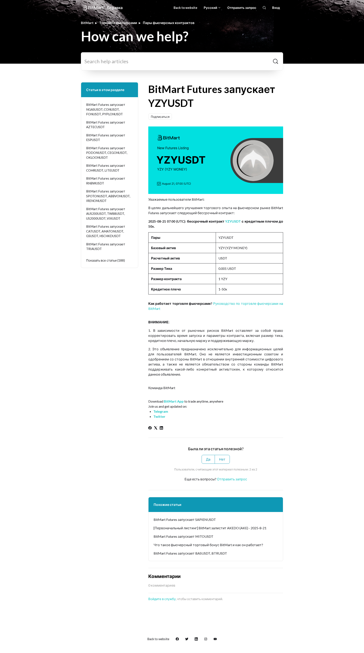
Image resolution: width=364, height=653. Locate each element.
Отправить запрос (241, 7)
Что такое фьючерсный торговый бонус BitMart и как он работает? (208, 545)
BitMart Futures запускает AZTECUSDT (105, 124)
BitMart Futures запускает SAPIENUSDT (185, 519)
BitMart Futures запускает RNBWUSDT (105, 180)
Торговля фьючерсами (118, 23)
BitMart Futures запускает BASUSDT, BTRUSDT (190, 553)
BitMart (87, 23)
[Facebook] (150, 428)
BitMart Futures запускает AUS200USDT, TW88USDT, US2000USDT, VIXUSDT (105, 213)
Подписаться (160, 116)
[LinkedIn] (161, 428)
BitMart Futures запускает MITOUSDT (183, 536)
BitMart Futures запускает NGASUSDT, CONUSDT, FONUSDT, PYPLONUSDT (105, 109)
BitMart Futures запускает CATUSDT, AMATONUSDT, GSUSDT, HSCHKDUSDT (105, 231)
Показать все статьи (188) (105, 260)
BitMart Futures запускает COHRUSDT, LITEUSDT (105, 168)
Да (208, 459)
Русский (211, 7)
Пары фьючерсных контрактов (168, 23)
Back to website (185, 7)
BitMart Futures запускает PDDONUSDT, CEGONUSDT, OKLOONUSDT (106, 152)
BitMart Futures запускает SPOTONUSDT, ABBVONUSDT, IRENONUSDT (108, 196)
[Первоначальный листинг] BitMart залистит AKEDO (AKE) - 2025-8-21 (210, 528)
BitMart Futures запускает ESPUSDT (105, 137)
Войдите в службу (162, 599)
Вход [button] (276, 7)
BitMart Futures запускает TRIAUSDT (105, 246)
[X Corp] (155, 428)
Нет (222, 459)
